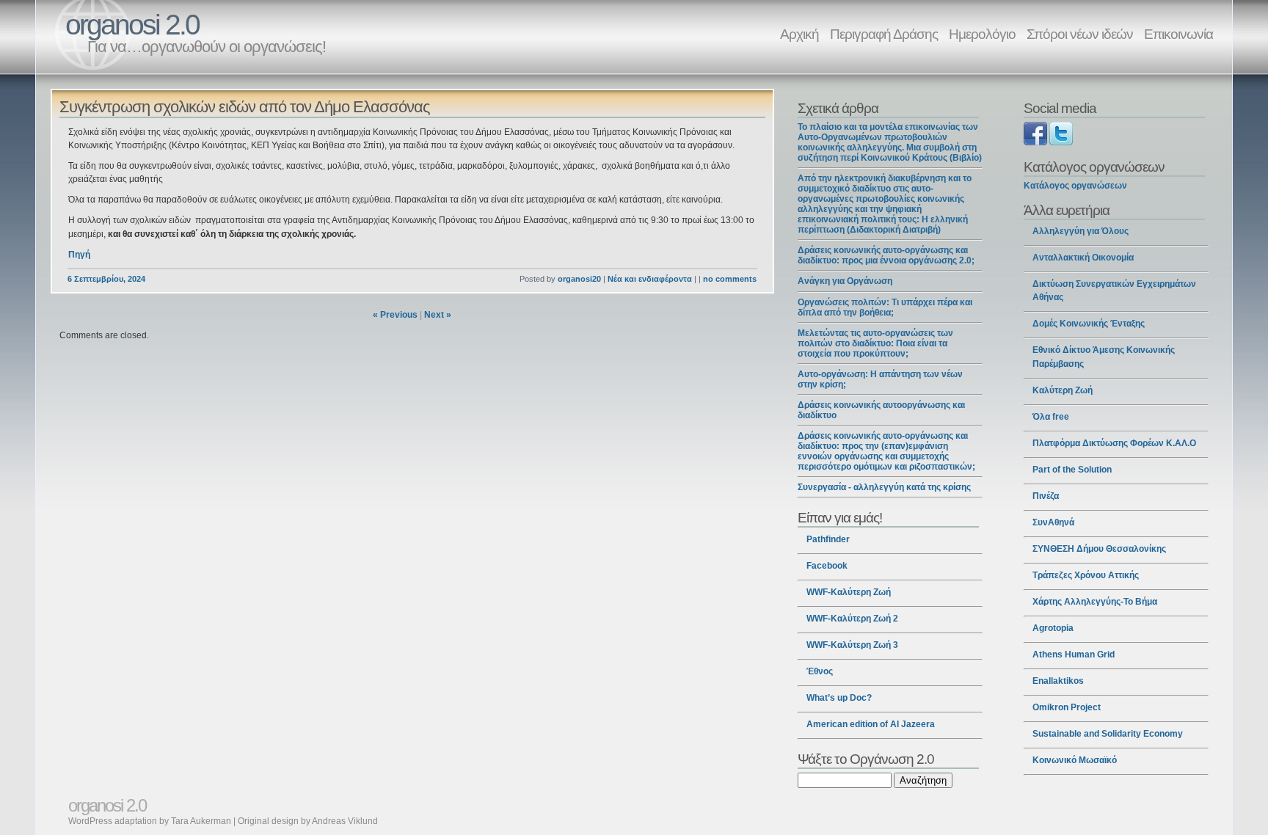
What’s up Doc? (839, 698)
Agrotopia (1053, 628)
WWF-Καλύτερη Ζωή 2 (852, 618)
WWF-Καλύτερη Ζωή (848, 592)
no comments (730, 278)
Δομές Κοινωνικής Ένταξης (1088, 323)
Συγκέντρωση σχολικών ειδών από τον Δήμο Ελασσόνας (244, 107)
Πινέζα (1045, 496)
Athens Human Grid (1073, 654)
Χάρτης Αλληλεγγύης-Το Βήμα (1094, 602)
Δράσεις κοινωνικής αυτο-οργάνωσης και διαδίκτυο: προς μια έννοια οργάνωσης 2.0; (886, 255)
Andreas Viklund (345, 821)
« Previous (395, 315)
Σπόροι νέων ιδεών (1080, 34)
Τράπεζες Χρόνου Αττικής (1085, 575)
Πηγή (79, 254)
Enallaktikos (1058, 681)
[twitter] (1061, 142)
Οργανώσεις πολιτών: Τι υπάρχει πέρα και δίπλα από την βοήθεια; (885, 307)
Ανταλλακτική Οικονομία (1083, 257)
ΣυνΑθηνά (1053, 522)
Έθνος (819, 671)
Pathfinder (828, 539)
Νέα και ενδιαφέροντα (650, 278)
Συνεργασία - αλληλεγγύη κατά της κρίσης (884, 487)
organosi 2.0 (132, 24)
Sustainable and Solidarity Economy (1107, 734)
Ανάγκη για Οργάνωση (845, 281)
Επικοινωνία (1178, 34)
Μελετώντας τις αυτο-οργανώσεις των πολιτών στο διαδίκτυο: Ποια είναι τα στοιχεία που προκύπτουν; (875, 343)
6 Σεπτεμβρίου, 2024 (106, 278)
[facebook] (1035, 142)
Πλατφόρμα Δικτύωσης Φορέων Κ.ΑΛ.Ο (1114, 443)
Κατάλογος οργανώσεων (1075, 186)
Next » (437, 315)
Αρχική (799, 34)
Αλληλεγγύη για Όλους (1080, 231)
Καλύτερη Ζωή (1062, 390)
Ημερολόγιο (982, 34)
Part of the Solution (1072, 469)
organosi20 (579, 278)
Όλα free (1050, 417)
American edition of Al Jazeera (870, 724)
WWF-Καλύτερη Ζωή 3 (852, 645)
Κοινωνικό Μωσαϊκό (1074, 760)
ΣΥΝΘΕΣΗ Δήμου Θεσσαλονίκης (1099, 549)
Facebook (827, 566)
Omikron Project (1066, 707)
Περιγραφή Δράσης (884, 34)
